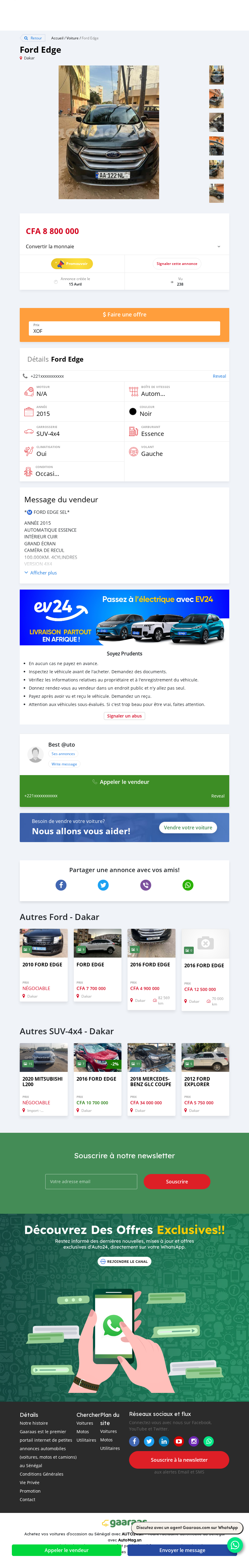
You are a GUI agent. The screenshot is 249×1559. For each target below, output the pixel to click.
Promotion (30, 1491)
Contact (27, 1499)
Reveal (219, 376)
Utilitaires (86, 1440)
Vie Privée (29, 1482)
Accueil (57, 37)
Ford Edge (90, 37)
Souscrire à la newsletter (179, 1460)
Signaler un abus (124, 716)
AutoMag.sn (130, 1539)
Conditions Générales (41, 1474)
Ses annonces (63, 753)
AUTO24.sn (132, 1533)
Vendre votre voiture (188, 827)
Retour (36, 37)
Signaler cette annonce (177, 263)
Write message (64, 763)
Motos (83, 1431)
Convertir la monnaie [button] (50, 246)
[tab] (124, 246)
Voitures (85, 1423)
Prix (36, 325)
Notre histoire (34, 1423)
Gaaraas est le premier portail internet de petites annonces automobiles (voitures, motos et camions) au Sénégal (48, 1448)
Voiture (73, 37)
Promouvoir (76, 263)
